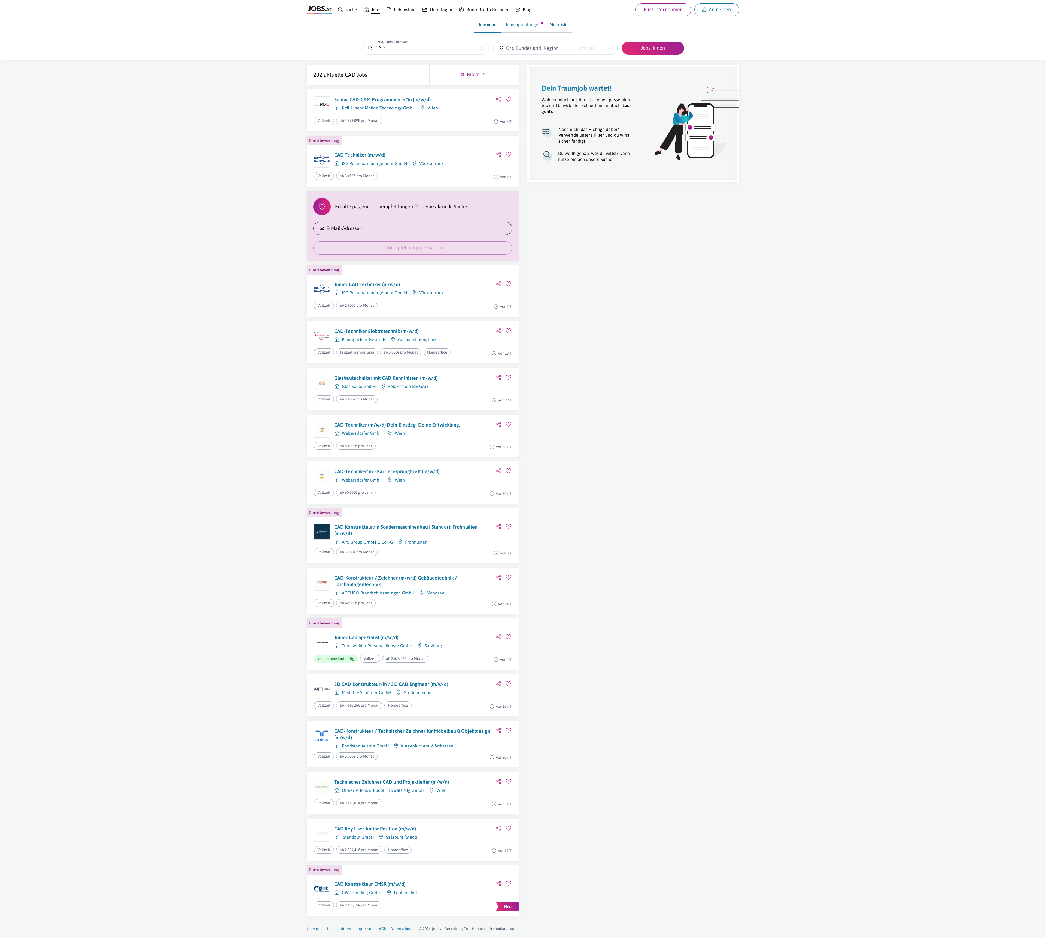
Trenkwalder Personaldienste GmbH (377, 645)
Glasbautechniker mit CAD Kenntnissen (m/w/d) (385, 378)
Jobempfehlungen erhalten (413, 247)
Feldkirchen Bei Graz (408, 386)
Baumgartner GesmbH (364, 339)
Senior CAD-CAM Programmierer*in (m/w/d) (382, 99)
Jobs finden (653, 48)
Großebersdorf (417, 692)
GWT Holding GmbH (362, 892)
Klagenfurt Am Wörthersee (427, 745)
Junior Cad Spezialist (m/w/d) (366, 637)
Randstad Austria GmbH (365, 745)
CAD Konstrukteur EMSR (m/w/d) (369, 884)
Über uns (314, 929)
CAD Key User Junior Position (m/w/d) (375, 829)
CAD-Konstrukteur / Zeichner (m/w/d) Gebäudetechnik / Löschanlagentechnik (395, 581)
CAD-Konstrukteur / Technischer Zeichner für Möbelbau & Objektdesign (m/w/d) (412, 734)
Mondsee (436, 592)
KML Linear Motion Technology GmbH (379, 107)
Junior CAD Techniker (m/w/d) (367, 284)
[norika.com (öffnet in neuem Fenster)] (496, 929)
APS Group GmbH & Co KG (367, 541)
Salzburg (433, 645)
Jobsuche (487, 24)
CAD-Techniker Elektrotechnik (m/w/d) (376, 331)
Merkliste (558, 24)
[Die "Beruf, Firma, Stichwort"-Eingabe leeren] (482, 48)
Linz (432, 339)
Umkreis (586, 48)
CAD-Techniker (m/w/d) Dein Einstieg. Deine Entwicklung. (397, 425)
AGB (382, 929)
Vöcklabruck (431, 163)
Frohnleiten (416, 541)
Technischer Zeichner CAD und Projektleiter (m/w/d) (391, 782)
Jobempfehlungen (523, 24)
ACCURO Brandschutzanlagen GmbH (378, 592)
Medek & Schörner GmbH (366, 692)
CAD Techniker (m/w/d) (359, 155)
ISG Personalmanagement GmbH (374, 163)
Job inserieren (339, 929)
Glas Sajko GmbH (359, 386)
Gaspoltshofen (412, 339)
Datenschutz (401, 929)
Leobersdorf (406, 892)
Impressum (365, 929)
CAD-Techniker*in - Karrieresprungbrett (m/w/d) (387, 471)
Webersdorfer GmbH (362, 433)
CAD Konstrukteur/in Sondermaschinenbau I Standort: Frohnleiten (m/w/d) (406, 530)
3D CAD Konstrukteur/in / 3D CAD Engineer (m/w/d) (391, 684)
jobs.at (438, 929)
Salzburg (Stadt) (401, 837)
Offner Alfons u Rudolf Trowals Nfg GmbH (383, 790)
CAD (350, 75)
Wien (433, 107)
